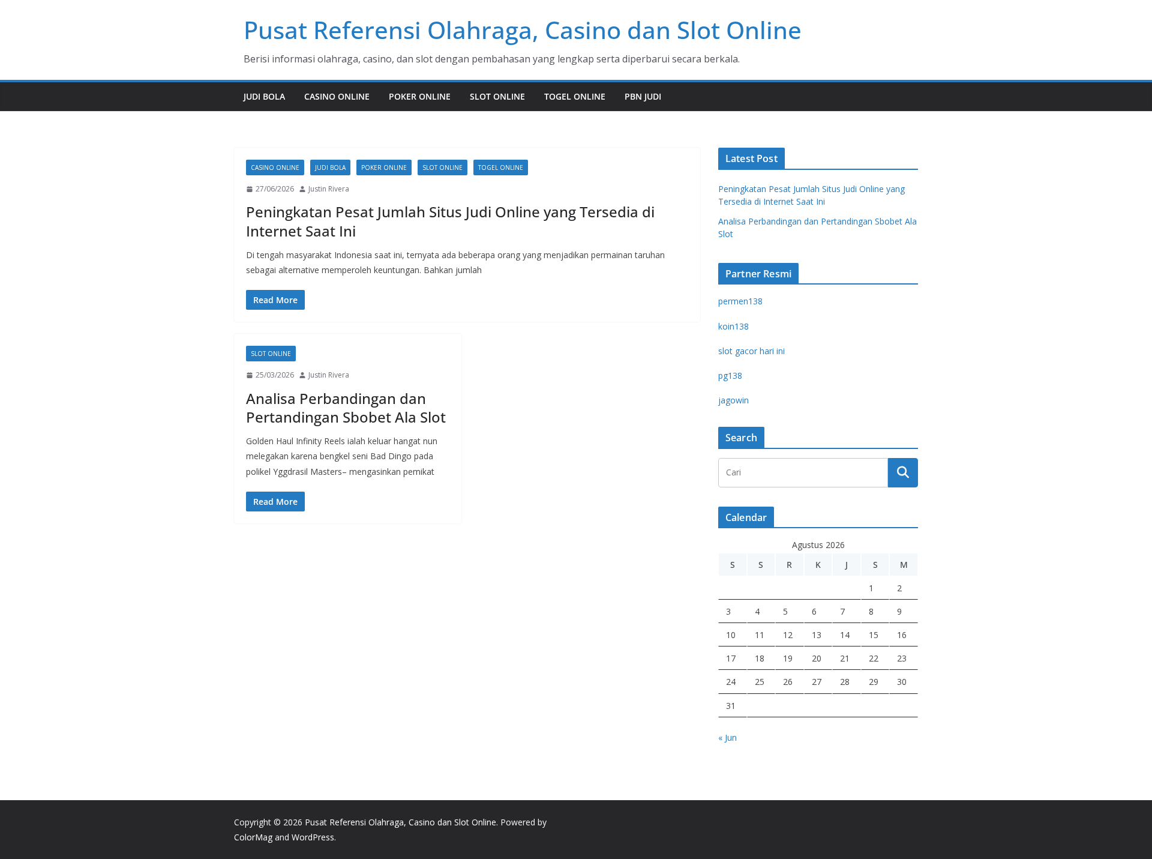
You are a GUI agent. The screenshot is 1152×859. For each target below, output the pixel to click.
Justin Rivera (328, 189)
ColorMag (253, 837)
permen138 (740, 301)
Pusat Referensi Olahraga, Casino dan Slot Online (523, 29)
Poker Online (420, 96)
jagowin (733, 400)
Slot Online (497, 96)
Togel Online (574, 96)
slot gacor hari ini (751, 351)
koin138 (733, 326)
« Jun (727, 737)
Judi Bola (264, 96)
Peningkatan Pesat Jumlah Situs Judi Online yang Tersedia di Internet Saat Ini (450, 221)
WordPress (313, 837)
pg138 (730, 375)
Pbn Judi (643, 96)
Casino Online (337, 96)
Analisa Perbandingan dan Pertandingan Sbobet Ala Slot (346, 407)
